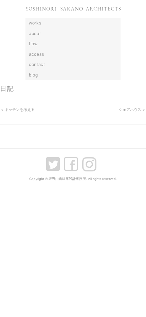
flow (33, 43)
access (36, 54)
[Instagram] (91, 161)
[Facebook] (72, 161)
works (35, 23)
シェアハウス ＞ (132, 109)
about (35, 33)
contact (37, 64)
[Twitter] (54, 161)
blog (33, 75)
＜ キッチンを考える (17, 109)
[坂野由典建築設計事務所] (73, 12)
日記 (7, 88)
